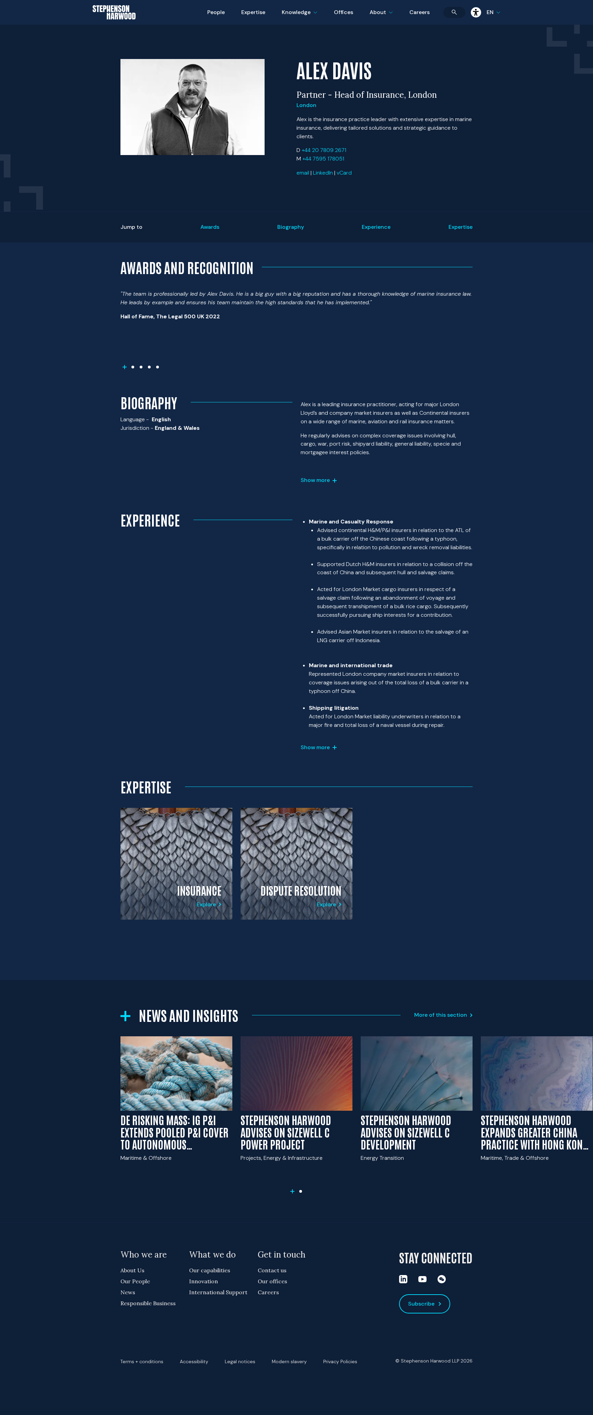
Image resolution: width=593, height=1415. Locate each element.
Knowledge (298, 17)
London (306, 105)
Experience (376, 227)
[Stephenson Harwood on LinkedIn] (403, 1279)
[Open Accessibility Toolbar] (476, 12)
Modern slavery (289, 1361)
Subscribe (421, 1303)
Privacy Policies (340, 1361)
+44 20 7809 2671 (324, 150)
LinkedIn (323, 172)
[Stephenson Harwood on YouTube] (422, 1279)
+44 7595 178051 (323, 158)
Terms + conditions (141, 1361)
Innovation (203, 1281)
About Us (132, 1270)
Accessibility (194, 1361)
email (302, 172)
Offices (343, 12)
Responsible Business (148, 1303)
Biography (290, 227)
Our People (135, 1281)
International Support (218, 1292)
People (216, 12)
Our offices (272, 1281)
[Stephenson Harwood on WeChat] (442, 1279)
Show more (315, 480)
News (127, 1292)
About (385, 17)
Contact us (272, 1270)
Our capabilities (209, 1270)
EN (490, 12)
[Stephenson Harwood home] (114, 24)
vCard (344, 172)
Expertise (253, 12)
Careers (419, 12)
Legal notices (240, 1361)
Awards (209, 227)
